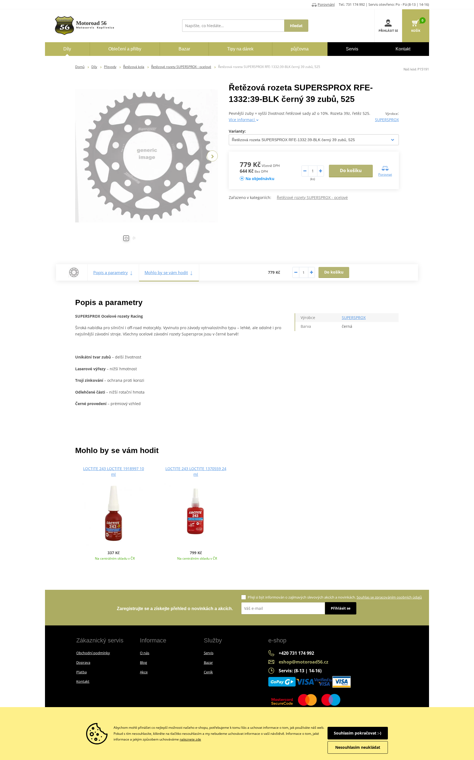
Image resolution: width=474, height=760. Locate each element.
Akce (144, 672)
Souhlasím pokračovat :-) (357, 733)
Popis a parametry (110, 272)
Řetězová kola (133, 66)
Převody (110, 66)
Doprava (83, 662)
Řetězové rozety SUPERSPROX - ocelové (181, 66)
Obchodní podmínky (93, 652)
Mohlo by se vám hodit (166, 272)
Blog (143, 662)
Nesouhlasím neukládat (357, 747)
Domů (79, 66)
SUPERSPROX (387, 119)
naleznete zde (190, 739)
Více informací (242, 119)
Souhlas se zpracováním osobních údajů (389, 597)
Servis (208, 652)
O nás (144, 652)
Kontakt (82, 681)
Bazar (208, 662)
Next (212, 155)
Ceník (208, 672)
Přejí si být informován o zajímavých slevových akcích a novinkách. (335, 597)
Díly (94, 66)
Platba (81, 672)
